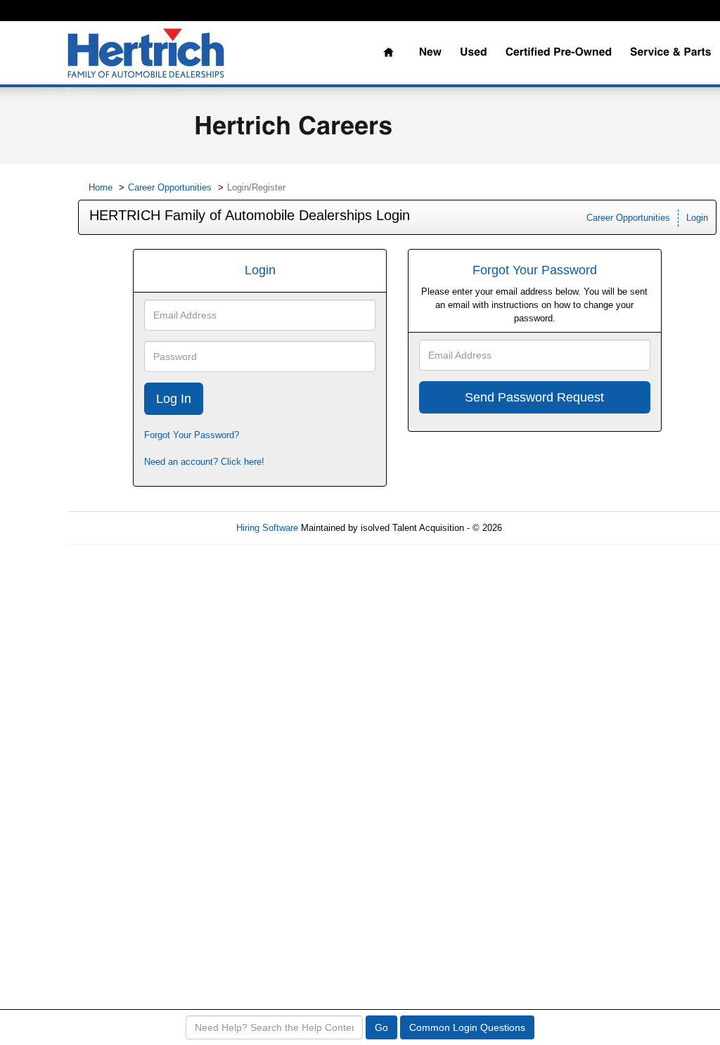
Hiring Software (267, 527)
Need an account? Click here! (204, 461)
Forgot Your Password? (191, 435)
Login (697, 217)
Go (381, 1027)
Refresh (543, 527)
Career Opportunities (170, 187)
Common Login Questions (467, 1027)
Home (100, 187)
